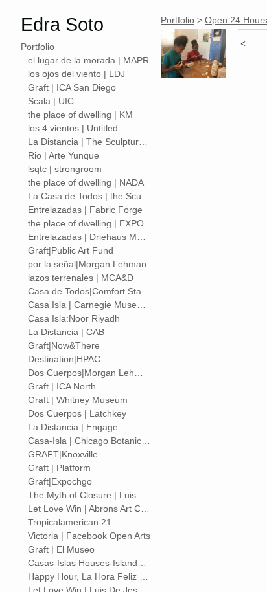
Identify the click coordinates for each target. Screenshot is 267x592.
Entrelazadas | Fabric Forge (85, 209)
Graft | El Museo (61, 549)
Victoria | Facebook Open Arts (89, 536)
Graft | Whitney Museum (78, 400)
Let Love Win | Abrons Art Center (89, 508)
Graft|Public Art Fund (70, 250)
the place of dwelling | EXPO (86, 223)
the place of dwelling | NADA (86, 182)
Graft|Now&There (64, 345)
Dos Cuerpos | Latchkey (77, 413)
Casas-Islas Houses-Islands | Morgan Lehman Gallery (89, 563)
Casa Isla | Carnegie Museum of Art (89, 305)
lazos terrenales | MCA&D (81, 277)
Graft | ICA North (62, 386)
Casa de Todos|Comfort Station (89, 291)
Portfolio (37, 46)
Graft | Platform (59, 468)
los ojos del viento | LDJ (76, 74)
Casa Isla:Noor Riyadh (74, 318)
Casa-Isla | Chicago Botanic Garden (89, 440)
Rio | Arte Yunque (63, 155)
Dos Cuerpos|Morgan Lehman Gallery (89, 372)
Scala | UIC (51, 101)
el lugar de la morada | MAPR (88, 60)
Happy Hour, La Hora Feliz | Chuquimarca (89, 576)
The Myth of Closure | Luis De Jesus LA (89, 495)
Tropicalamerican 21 (69, 522)
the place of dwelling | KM (80, 114)
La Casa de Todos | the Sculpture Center (89, 196)
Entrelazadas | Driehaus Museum (89, 237)
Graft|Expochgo (60, 481)
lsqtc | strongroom (65, 169)
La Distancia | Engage (73, 427)
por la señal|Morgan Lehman (87, 264)
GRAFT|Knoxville (63, 454)
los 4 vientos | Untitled (73, 128)
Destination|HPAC (64, 359)
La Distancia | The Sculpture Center (89, 142)
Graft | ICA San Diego (72, 87)
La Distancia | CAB (66, 332)
